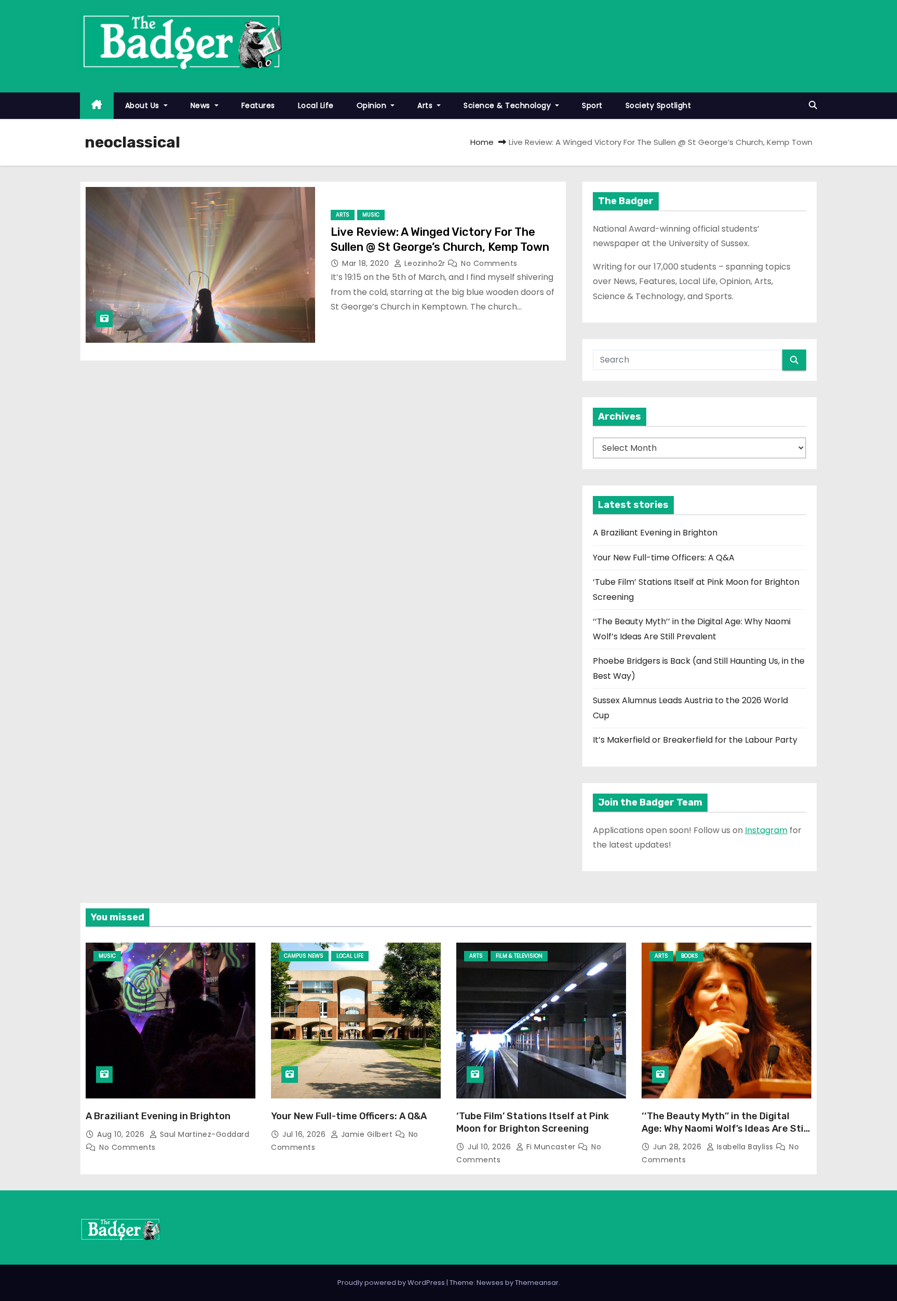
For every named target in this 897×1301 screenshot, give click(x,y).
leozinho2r (424, 263)
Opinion (373, 105)
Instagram (766, 830)
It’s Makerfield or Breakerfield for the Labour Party (695, 740)
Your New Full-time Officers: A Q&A (664, 558)
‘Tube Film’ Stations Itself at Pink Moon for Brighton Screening (532, 1122)
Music (370, 215)
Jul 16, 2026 (305, 1134)
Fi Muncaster (551, 1147)
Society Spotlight (658, 105)
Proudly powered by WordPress (391, 1282)
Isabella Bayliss (745, 1147)
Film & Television (519, 956)
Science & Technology (508, 105)
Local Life (316, 105)
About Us (143, 105)
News (202, 105)
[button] (813, 105)
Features (258, 105)
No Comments (489, 263)
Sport (592, 105)
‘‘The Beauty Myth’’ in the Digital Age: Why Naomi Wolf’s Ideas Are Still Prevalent (725, 1128)
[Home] (97, 105)
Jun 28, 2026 (678, 1147)
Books (689, 956)
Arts (426, 105)
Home (482, 142)
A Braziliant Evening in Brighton (655, 533)
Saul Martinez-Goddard (203, 1134)
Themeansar (537, 1282)
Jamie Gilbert (366, 1134)
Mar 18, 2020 (366, 263)
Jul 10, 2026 (490, 1147)
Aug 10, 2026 (122, 1134)
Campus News (303, 956)
